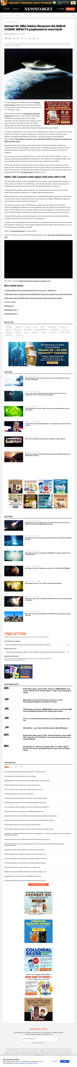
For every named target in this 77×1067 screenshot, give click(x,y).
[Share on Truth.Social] (26, 38)
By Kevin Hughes (9, 34)
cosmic (33, 43)
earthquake (59, 43)
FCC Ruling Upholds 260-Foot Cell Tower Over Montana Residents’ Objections (25, 802)
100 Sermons (11, 43)
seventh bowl (61, 44)
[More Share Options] (38, 38)
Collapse (23, 43)
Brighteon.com (9, 306)
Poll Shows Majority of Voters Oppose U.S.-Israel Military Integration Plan (23, 811)
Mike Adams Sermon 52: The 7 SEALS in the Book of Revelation (43, 583)
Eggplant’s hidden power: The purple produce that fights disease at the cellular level (26, 780)
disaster (53, 43)
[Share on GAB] (30, 38)
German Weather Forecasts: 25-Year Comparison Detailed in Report (22, 824)
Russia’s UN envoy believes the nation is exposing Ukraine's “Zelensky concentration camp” (29, 829)
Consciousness (13, 22)
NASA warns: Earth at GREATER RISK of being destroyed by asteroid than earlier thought (33, 298)
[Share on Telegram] (22, 38)
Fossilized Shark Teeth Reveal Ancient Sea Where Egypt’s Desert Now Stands (25, 880)
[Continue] (55, 1039)
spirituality (18, 46)
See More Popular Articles (38, 884)
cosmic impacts (40, 43)
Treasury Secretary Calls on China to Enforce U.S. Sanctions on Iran (22, 867)
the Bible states (27, 172)
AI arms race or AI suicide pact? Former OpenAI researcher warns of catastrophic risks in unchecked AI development (45, 394)
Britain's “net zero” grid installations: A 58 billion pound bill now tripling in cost (25, 871)
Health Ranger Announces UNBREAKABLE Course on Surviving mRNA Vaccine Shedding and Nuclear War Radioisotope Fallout (47, 710)
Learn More (55, 1061)
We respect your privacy (39, 1042)
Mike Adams (33, 44)
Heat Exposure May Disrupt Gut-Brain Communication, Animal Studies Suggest (25, 798)
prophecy (39, 44)
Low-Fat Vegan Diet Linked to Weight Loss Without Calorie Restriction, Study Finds (26, 807)
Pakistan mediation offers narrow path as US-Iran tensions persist (22, 785)
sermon (55, 44)
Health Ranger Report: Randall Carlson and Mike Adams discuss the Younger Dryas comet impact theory (38, 294)
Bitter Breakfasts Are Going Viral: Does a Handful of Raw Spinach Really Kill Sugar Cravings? (29, 820)
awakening (18, 43)
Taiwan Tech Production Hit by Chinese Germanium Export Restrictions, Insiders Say (26, 839)
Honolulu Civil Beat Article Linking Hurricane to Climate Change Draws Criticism (25, 858)
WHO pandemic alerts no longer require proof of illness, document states (24, 849)
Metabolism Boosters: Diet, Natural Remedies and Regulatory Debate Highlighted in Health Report (30, 816)
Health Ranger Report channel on (34, 281)
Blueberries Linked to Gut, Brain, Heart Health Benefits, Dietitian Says (22, 876)
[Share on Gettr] (34, 38)
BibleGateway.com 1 (11, 310)
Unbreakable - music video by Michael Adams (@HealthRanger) (45, 728)
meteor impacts (20, 44)
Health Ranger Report (9, 44)
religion (44, 44)
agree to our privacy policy (29, 1063)
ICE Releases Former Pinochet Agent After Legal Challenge (20, 776)
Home (5, 22)
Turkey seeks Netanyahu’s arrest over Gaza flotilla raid (18, 794)
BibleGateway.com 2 (11, 314)
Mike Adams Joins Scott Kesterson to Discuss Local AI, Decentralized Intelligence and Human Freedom (42, 701)
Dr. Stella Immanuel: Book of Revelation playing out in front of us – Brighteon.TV (30, 290)
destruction (48, 43)
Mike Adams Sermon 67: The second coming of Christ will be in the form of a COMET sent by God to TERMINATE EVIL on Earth (47, 523)
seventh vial (12, 46)
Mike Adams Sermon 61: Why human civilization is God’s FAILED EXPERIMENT (47, 568)
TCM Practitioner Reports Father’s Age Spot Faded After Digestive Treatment (25, 863)
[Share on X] (18, 38)
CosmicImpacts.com (18, 231)
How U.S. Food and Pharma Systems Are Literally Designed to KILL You (23, 789)
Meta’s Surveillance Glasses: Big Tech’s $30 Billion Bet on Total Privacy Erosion (25, 771)
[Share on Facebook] (14, 38)
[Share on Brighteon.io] (10, 38)
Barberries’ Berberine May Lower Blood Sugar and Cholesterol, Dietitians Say (25, 854)
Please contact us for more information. (14, 660)
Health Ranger (66, 43)
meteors (27, 44)
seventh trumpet (65, 332)
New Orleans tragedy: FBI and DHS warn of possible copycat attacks (45, 439)
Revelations (49, 44)
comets (28, 43)
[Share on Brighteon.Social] (6, 38)
